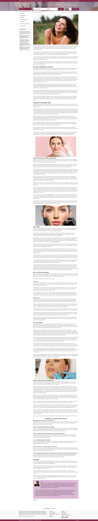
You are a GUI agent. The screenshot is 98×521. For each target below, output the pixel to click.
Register (63, 511)
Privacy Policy (51, 513)
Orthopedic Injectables (24, 19)
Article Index (64, 513)
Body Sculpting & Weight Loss (25, 11)
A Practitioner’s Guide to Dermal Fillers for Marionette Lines (25, 40)
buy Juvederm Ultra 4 (56, 241)
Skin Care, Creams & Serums (25, 23)
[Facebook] (37, 499)
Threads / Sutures (23, 25)
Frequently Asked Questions (54, 514)
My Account (64, 512)
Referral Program (65, 514)
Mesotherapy (22, 17)
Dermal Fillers (22, 13)
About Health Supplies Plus (66, 515)
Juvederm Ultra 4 (40, 84)
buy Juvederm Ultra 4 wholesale (51, 475)
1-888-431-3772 (71, 4)
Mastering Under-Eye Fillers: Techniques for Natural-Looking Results (25, 36)
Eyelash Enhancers (23, 15)
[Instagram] (35, 499)
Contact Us (51, 511)
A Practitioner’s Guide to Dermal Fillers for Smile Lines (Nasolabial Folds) (25, 44)
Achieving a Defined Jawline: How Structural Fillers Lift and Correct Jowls (25, 32)
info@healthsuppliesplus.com (74, 5)
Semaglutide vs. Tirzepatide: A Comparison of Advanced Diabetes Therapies (25, 48)
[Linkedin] (34, 499)
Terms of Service (52, 512)
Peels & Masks (22, 21)
